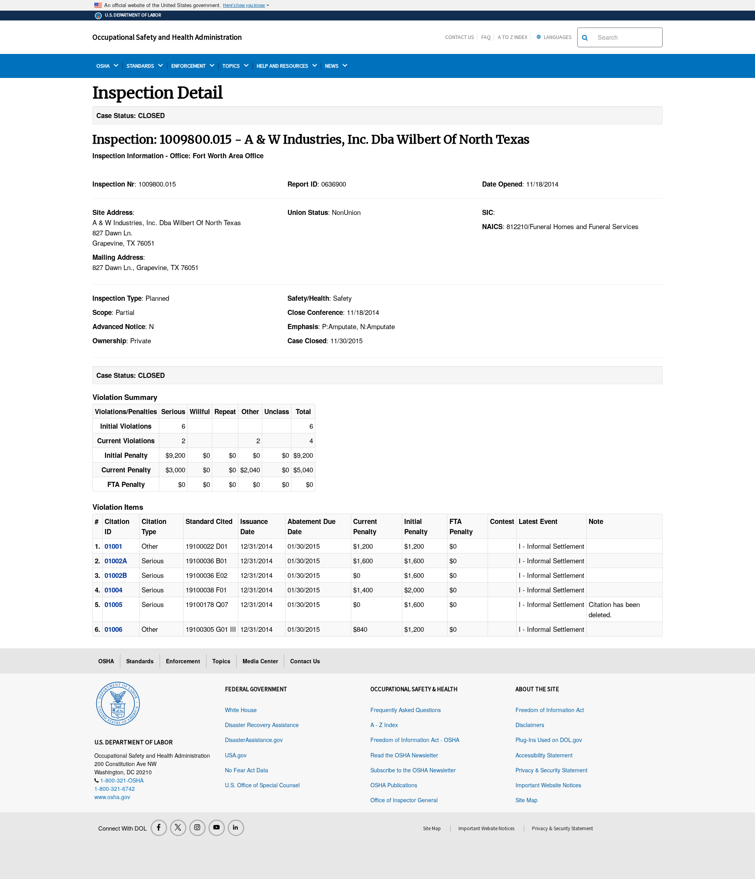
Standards (140, 661)
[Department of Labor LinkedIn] (236, 828)
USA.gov (236, 755)
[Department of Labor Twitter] (178, 828)
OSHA (103, 66)
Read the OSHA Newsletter (404, 755)
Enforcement (183, 661)
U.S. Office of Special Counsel (262, 785)
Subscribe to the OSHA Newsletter (413, 770)
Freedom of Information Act (550, 710)
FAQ (486, 37)
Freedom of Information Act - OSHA (414, 740)
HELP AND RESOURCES (283, 66)
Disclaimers (530, 725)
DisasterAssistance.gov (254, 740)
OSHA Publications (393, 785)
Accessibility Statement (544, 755)
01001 (113, 546)
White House (241, 710)
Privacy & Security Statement (551, 770)
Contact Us (459, 37)
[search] (585, 37)
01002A (116, 560)
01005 (113, 604)
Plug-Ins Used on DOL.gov (549, 740)
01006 (113, 629)
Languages (557, 37)
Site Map (527, 800)
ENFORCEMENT (189, 66)
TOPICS (232, 66)
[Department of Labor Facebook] (159, 828)
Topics (221, 661)
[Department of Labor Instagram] (197, 828)
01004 (113, 589)
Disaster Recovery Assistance (262, 725)
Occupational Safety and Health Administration (167, 37)
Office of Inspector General (404, 800)
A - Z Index (384, 725)
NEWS (332, 66)
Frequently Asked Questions (405, 710)
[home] (118, 702)
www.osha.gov (112, 797)
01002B (116, 575)
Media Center (260, 661)
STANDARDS (141, 66)
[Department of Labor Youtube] (216, 828)
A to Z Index (512, 37)
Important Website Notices (548, 785)
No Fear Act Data (246, 770)
